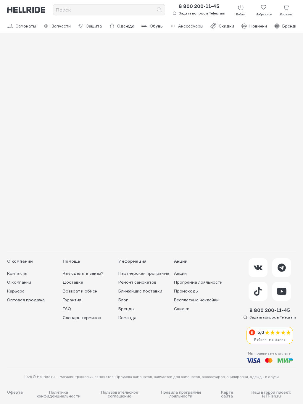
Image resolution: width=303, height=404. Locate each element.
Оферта (15, 392)
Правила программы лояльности (181, 394)
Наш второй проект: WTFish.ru (271, 394)
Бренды (290, 25)
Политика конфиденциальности (58, 394)
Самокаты (25, 25)
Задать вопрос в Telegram (202, 13)
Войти (240, 14)
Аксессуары (190, 25)
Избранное (264, 14)
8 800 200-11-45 (199, 6)
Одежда (125, 25)
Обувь (156, 25)
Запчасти (61, 25)
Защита (94, 25)
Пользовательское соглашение (119, 394)
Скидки (226, 25)
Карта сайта (227, 394)
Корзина (286, 14)
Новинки (258, 25)
